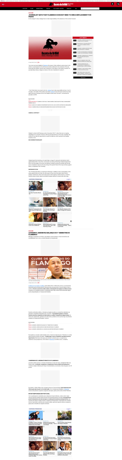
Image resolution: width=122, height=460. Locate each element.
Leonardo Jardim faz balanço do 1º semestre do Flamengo (84, 40)
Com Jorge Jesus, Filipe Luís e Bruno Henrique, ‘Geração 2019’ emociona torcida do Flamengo (84, 73)
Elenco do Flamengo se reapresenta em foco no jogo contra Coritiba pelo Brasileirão (51, 104)
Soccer (25, 8)
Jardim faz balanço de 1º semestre (12, 0)
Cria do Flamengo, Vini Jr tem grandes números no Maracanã (84, 61)
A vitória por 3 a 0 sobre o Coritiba (36, 285)
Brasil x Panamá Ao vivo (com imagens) (45, 0)
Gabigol (49, 90)
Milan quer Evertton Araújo (24, 0)
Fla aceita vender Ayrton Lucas (100, 0)
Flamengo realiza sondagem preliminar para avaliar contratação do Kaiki (48, 106)
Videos (48, 8)
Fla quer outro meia (33, 0)
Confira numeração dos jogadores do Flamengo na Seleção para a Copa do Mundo (84, 65)
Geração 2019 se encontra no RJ (112, 0)
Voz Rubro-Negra (58, 8)
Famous (69, 8)
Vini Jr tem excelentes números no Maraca (69, 0)
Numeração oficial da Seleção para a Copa (86, 0)
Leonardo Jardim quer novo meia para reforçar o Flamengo (84, 49)
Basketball (39, 8)
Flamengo (45, 65)
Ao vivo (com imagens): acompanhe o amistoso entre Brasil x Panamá (85, 52)
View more (83, 77)
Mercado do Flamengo (57, 0)
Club (31, 8)
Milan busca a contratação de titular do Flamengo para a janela (84, 44)
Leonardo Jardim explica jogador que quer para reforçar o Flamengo (85, 56)
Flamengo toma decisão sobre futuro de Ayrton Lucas (84, 69)
